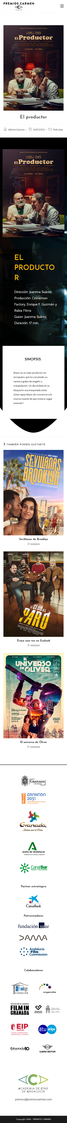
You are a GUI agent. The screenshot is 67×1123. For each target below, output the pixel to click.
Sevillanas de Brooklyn (33, 539)
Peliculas (58, 129)
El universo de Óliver (33, 742)
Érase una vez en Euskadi (33, 640)
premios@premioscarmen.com (33, 1099)
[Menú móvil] (62, 6)
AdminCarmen (16, 129)
